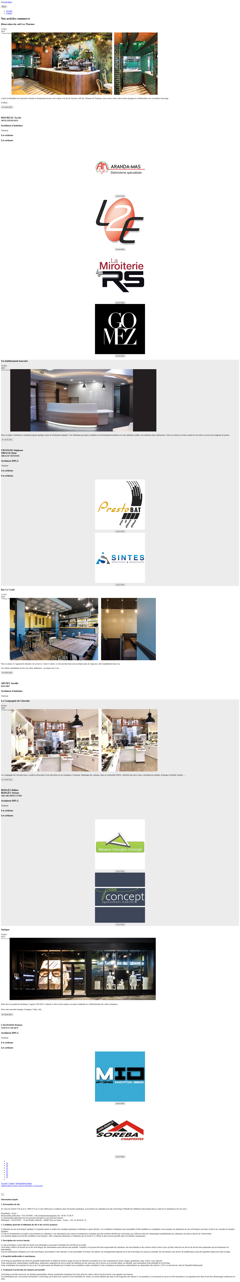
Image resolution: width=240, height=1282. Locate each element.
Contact (9, 13)
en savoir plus (7, 107)
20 (7, 1166)
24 (7, 1175)
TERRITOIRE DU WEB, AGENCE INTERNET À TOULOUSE (22, 1186)
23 (7, 1172)
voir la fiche (120, 196)
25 (7, 1177)
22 (7, 1170)
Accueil (9, 11)
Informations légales (24, 1183)
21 (7, 1168)
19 (7, 1163)
